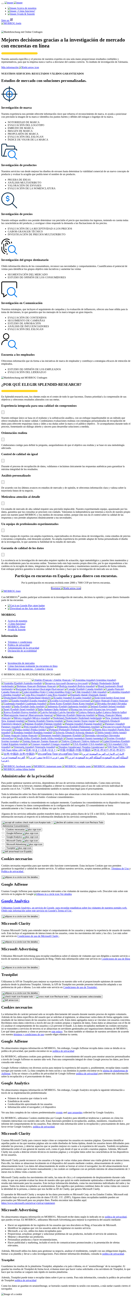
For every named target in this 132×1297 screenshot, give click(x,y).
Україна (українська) (92, 747)
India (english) (37, 706)
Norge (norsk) (88, 721)
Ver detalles (32, 877)
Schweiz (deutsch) (84, 732)
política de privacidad (63, 1051)
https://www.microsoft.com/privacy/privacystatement (28, 1203)
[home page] (14, 2)
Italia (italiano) (60, 709)
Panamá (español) (92, 723)
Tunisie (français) (49, 741)
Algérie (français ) (62, 680)
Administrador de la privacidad (23, 647)
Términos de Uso (120, 868)
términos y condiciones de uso (29, 1034)
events (59, 1112)
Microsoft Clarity (14, 840)
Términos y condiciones (20, 642)
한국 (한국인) (117, 750)
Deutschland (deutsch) (39, 697)
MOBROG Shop (16, 626)
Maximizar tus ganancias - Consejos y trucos (30, 669)
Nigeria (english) (54, 721)
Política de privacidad (19, 645)
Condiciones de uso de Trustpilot (80, 987)
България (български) (52, 689)
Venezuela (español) (44, 747)
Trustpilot (11, 848)
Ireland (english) (116, 706)
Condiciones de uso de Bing (115, 958)
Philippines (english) (89, 726)
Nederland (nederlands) (90, 718)
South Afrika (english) (52, 738)
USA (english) (96, 744)
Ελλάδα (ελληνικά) (80, 700)
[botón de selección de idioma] (2, 764)
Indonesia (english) (78, 706)
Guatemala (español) (35, 703)
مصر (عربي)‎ (57, 757)
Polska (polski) (38, 729)
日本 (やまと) (49, 750)
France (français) (119, 700)
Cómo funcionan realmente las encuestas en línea (32, 666)
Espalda (27, 851)
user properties (75, 1112)
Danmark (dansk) (97, 694)
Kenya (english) (29, 712)
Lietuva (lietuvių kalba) (114, 712)
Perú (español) (46, 726)
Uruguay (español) (60, 744)
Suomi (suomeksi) (94, 738)
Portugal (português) (81, 729)
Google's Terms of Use (60, 910)
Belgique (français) (46, 686)
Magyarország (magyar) (40, 715)
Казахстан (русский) (105, 709)
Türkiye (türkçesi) (90, 741)
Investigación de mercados (21, 663)
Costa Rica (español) (56, 694)
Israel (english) (27, 709)
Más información (10, 67)
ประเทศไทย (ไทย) (68, 754)
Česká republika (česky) (60, 692)
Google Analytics (14, 837)
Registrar (56, 588)
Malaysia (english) (85, 715)
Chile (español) (99, 692)
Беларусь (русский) (77, 683)
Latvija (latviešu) (66, 712)
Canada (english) (94, 689)
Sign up (5, 20)
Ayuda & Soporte (17, 629)
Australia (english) (32, 683)
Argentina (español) (105, 680)
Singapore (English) (71, 735)
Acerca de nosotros (17, 620)
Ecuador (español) (81, 697)
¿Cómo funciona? (17, 623)
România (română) (42, 732)
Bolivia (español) (86, 686)
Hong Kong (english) (83, 703)
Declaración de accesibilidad (22, 650)
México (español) (41, 718)
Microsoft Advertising (16, 844)
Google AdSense (14, 833)
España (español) (38, 700)
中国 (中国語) (83, 750)
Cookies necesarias (15, 829)
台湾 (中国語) (27, 754)
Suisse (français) (29, 735)
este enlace (57, 1031)
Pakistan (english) (52, 723)
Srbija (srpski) (119, 732)
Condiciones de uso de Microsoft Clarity (38, 936)
